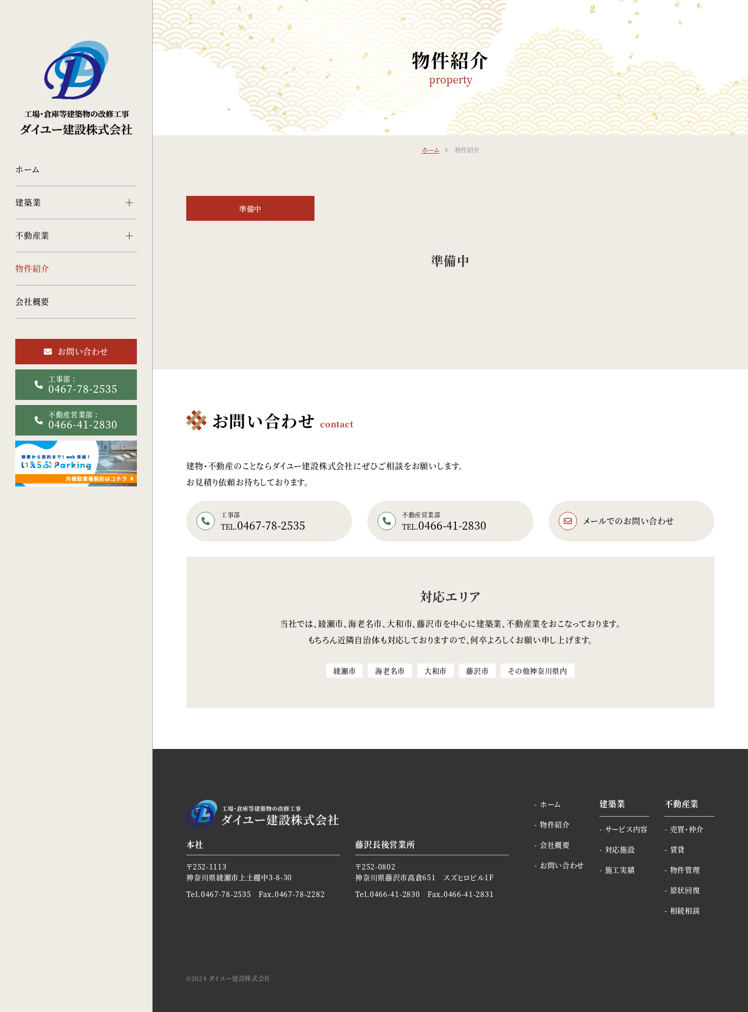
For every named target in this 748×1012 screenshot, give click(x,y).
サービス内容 (626, 829)
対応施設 (620, 849)
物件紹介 (32, 268)
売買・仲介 (687, 829)
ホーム (27, 169)
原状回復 (685, 890)
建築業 (28, 202)
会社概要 (32, 301)
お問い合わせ (562, 865)
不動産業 (32, 235)
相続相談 (685, 910)
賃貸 (677, 849)
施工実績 (620, 869)
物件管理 (685, 869)
